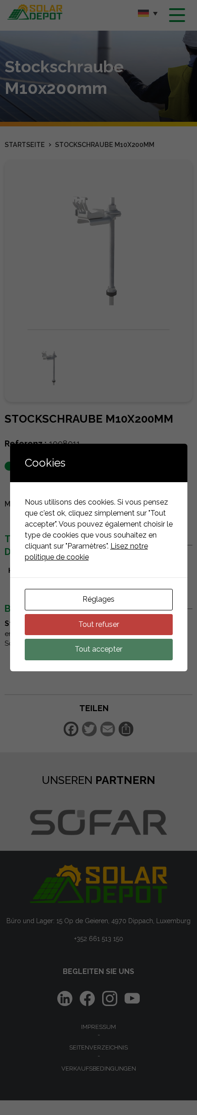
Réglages (98, 599)
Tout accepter (98, 649)
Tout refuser (98, 624)
